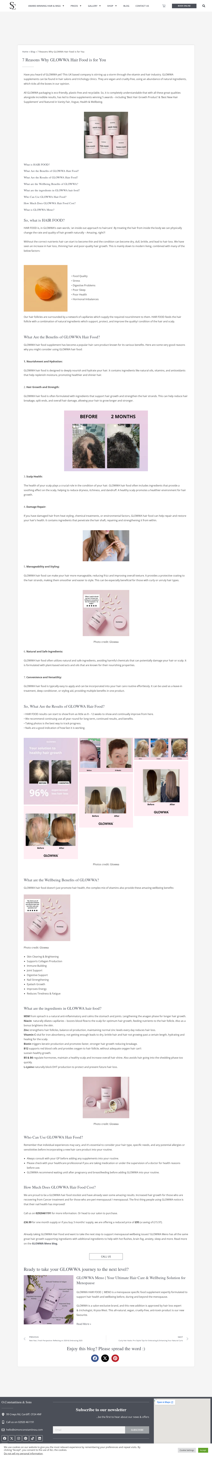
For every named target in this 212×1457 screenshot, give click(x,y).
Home (25, 51)
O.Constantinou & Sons (17, 1402)
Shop (110, 5)
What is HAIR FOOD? (37, 164)
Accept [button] (203, 1450)
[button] (203, 5)
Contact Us (142, 5)
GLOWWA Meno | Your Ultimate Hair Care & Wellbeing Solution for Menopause (131, 1280)
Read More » (84, 1323)
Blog (126, 5)
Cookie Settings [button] (187, 1450)
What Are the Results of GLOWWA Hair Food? (51, 177)
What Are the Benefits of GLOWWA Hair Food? (51, 171)
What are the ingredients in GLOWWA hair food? (52, 190)
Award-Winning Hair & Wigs (44, 5)
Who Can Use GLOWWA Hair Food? (45, 197)
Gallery (92, 5)
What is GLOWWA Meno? (39, 209)
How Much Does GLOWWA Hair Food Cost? (50, 203)
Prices (74, 5)
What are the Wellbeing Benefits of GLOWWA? (51, 184)
